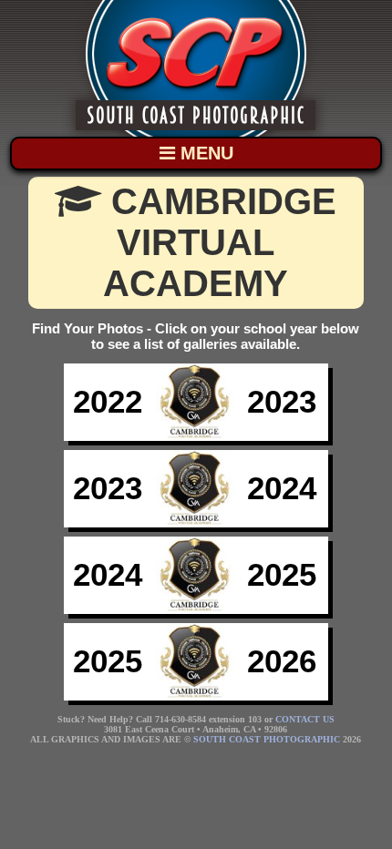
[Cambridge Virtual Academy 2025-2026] (196, 696)
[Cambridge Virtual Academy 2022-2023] (196, 436)
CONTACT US (305, 719)
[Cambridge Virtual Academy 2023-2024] (196, 523)
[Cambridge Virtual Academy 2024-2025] (196, 609)
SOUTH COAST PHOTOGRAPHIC (266, 739)
